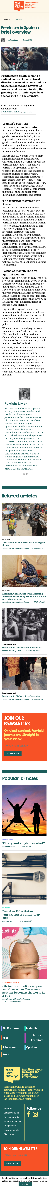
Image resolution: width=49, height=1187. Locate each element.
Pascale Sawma (8, 846)
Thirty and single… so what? (23, 843)
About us (8, 1108)
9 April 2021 (27, 40)
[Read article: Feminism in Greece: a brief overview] (24, 624)
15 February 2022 (32, 650)
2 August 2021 (39, 699)
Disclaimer (9, 1134)
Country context (17, 19)
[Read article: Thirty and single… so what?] (24, 810)
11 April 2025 (39, 548)
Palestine (6, 539)
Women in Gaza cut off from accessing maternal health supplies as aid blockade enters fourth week (24, 596)
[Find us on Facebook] (28, 1115)
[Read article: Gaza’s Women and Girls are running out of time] (24, 519)
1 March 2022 (25, 846)
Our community (11, 1117)
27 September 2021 (14, 1001)
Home (6, 19)
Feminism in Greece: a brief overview (21, 647)
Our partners (10, 1125)
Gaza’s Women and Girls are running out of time (24, 544)
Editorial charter (12, 1130)
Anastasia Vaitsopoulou (11, 650)
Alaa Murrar (7, 921)
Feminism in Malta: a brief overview (21, 696)
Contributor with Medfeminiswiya (15, 548)
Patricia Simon (12, 40)
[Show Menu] (3, 6)
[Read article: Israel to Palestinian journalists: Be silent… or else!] (24, 879)
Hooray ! (25, 1184)
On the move (7, 840)
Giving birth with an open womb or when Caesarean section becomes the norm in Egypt (23, 991)
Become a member (12, 1121)
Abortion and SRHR (10, 983)
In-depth (6, 908)
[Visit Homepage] (26, 6)
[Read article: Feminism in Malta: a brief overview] (24, 673)
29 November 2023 (24, 921)
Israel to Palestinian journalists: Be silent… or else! (21, 914)
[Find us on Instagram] (35, 1115)
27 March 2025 (39, 602)
